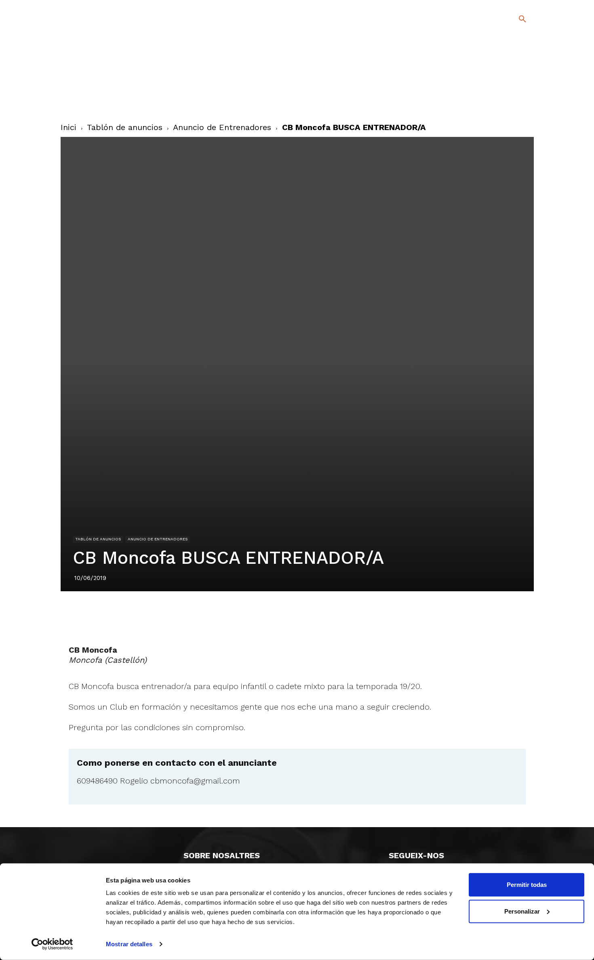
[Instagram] (525, 89)
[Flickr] (489, 100)
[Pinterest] (288, 614)
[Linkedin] (306, 614)
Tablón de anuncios (124, 127)
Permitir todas (527, 884)
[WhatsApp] (325, 614)
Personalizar (522, 910)
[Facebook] (489, 89)
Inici (68, 127)
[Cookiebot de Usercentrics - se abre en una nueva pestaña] (52, 944)
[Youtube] (515, 100)
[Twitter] (501, 87)
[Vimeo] (502, 100)
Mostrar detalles (129, 944)
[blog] (513, 61)
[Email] (343, 614)
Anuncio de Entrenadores (222, 127)
